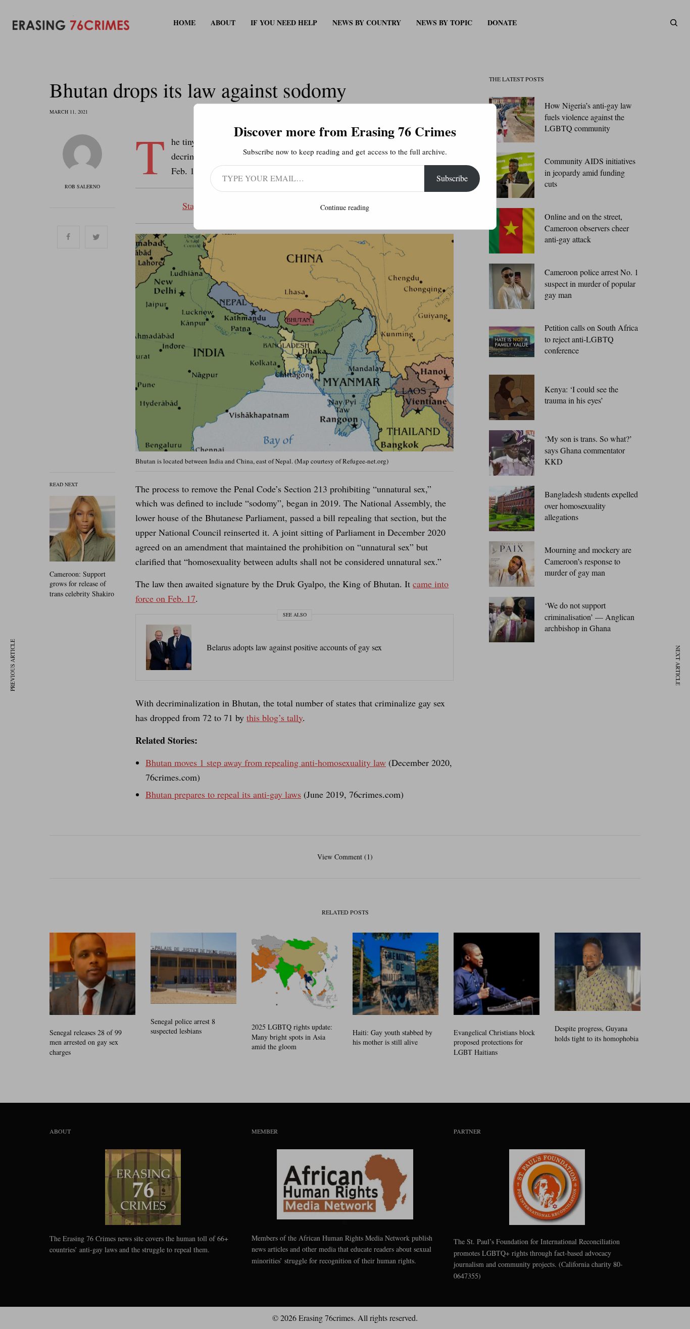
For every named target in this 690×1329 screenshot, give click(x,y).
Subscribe (452, 178)
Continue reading (344, 207)
